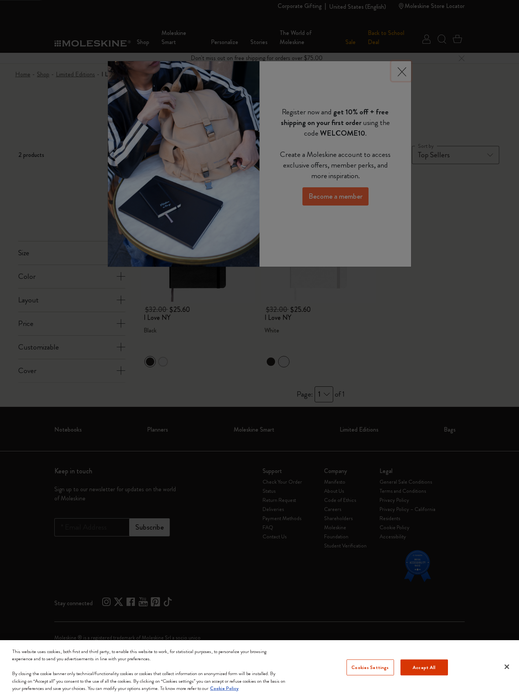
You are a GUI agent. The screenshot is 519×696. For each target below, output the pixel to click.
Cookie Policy (224, 688)
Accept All (424, 667)
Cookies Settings (370, 667)
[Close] (506, 666)
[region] (259, 668)
